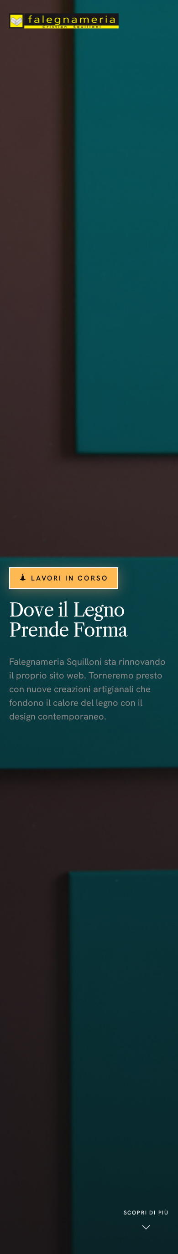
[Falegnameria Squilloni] (64, 21)
